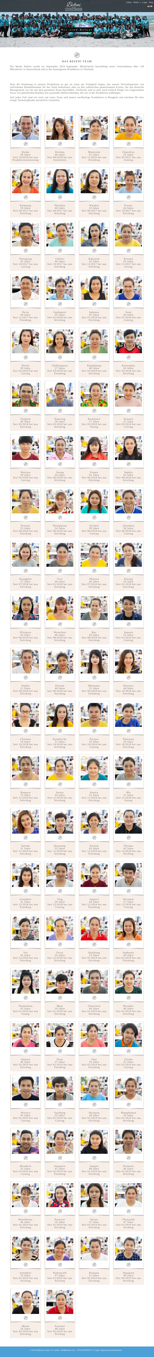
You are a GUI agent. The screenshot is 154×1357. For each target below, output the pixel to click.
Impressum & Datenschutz (111, 1350)
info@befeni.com (68, 1350)
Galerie (129, 2)
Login (144, 2)
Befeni (136, 2)
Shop (151, 2)
